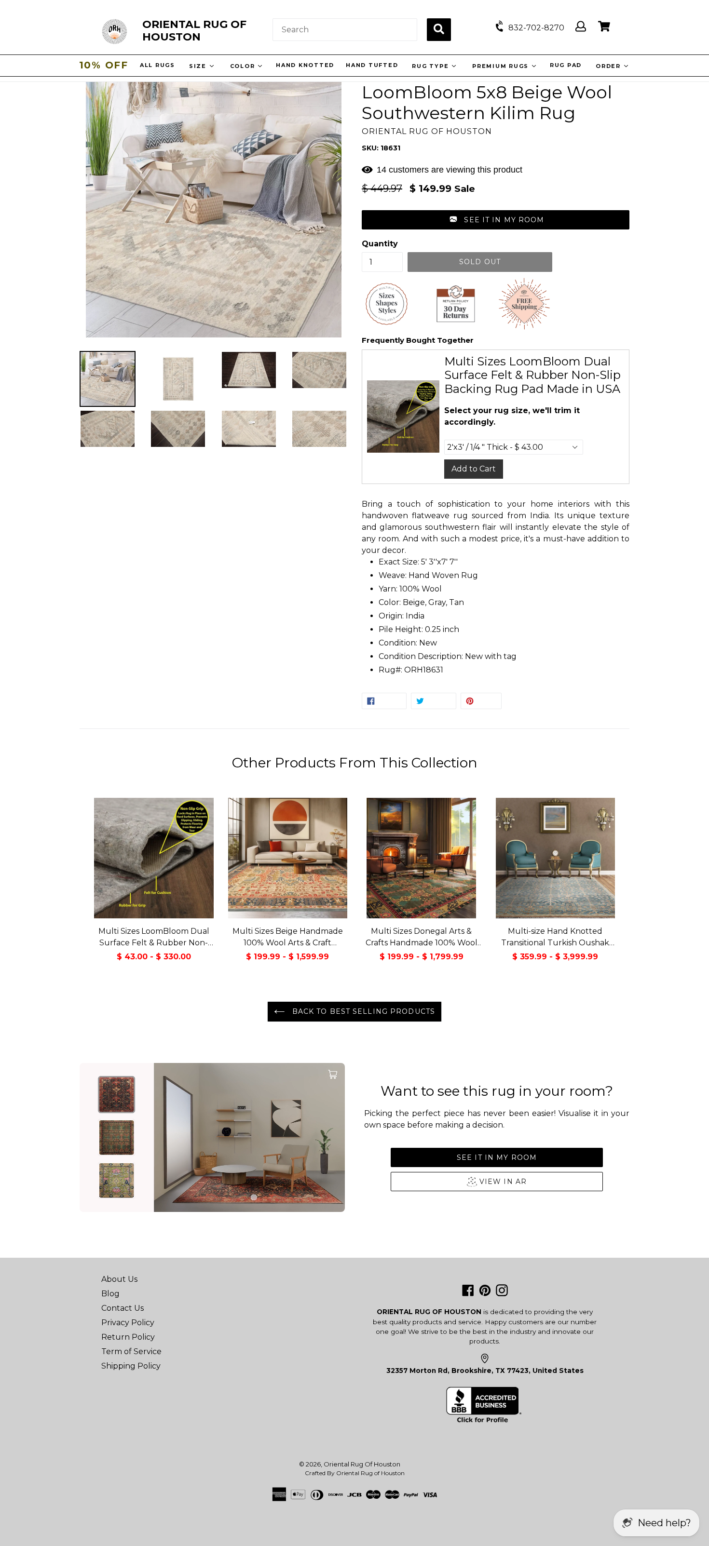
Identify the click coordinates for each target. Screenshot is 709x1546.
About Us (119, 1279)
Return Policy (128, 1337)
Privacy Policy (127, 1322)
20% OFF (103, 65)
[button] (495, 219)
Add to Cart (473, 468)
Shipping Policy (131, 1366)
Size (200, 66)
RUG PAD (567, 65)
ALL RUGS (158, 65)
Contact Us (122, 1308)
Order (610, 66)
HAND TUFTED (373, 65)
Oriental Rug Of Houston (362, 1464)
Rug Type (432, 66)
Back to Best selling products (362, 1011)
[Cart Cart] (604, 27)
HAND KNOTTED (306, 65)
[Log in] (580, 27)
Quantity (380, 243)
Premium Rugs (502, 66)
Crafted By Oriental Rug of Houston (355, 1473)
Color (245, 66)
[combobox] (345, 29)
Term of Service (131, 1351)
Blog (110, 1293)
